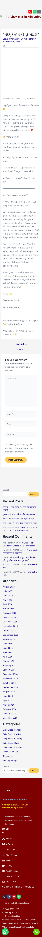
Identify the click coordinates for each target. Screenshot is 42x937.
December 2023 (10, 718)
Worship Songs (10, 760)
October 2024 (9, 683)
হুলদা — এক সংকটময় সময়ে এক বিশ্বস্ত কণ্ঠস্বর (18, 518)
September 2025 (10, 635)
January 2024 (9, 713)
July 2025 (7, 643)
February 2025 (9, 665)
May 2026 (7, 600)
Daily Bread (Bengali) (12, 730)
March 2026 (8, 608)
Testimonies (8, 756)
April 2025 (7, 657)
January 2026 (9, 617)
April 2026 (7, 604)
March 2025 (8, 661)
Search (6, 490)
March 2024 (8, 705)
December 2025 (10, 622)
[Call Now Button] (36, 932)
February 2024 (10, 709)
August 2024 (9, 692)
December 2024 (10, 674)
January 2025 (9, 670)
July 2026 (7, 591)
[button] (3, 4)
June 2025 (8, 648)
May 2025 (7, 652)
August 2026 (9, 587)
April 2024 (8, 700)
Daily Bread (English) (12, 734)
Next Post (21, 349)
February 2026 (9, 613)
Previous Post (21, 344)
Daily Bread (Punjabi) (12, 747)
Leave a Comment (11, 39)
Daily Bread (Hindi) (11, 743)
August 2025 (9, 639)
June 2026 (8, 595)
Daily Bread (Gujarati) (12, 738)
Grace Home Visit (10, 752)
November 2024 (10, 678)
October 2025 (9, 630)
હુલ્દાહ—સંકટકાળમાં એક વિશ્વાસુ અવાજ (19, 514)
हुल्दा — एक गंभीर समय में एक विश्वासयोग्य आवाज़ (20, 523)
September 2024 (10, 687)
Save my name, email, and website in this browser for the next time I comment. (19, 448)
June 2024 (8, 696)
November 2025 (10, 626)
